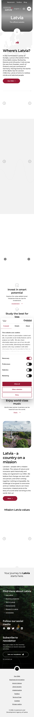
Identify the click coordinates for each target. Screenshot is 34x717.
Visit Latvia (9, 595)
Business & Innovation (17, 680)
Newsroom (11, 2)
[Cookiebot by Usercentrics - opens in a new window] (24, 321)
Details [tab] (17, 326)
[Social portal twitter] (13, 628)
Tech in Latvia (10, 602)
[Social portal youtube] (8, 628)
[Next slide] (29, 103)
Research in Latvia (12, 609)
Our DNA (17, 676)
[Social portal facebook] (4, 628)
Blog (25, 2)
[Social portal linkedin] (22, 628)
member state (14, 109)
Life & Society (17, 687)
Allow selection (17, 389)
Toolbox (19, 2)
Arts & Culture (17, 683)
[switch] (29, 364)
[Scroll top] (17, 669)
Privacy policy (17, 704)
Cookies (17, 701)
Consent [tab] (6, 326)
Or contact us (7, 659)
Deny (17, 395)
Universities (10, 612)
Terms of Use (17, 697)
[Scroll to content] (17, 31)
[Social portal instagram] (17, 628)
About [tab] (28, 326)
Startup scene (10, 606)
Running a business (12, 599)
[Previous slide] (4, 103)
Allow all (17, 384)
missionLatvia (17, 690)
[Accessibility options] (24, 9)
